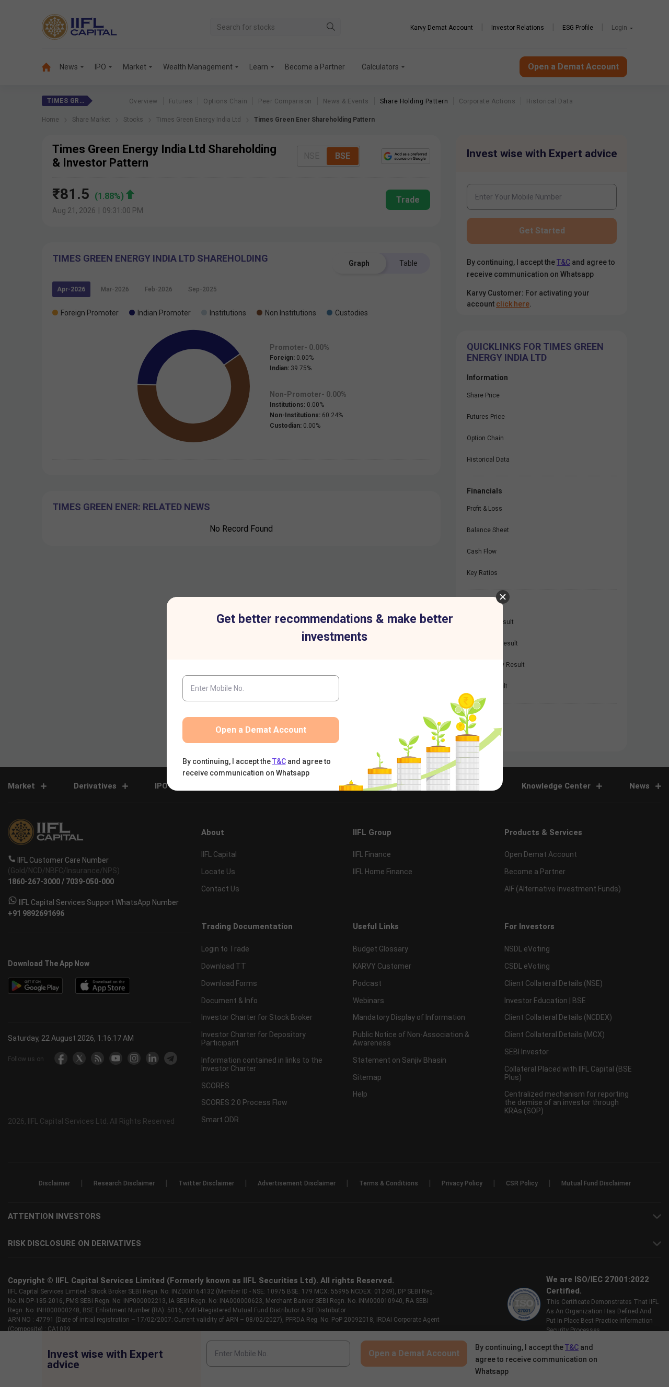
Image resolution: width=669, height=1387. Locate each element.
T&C (279, 761)
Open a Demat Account (260, 730)
